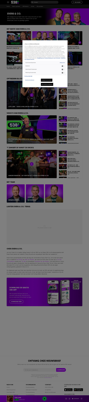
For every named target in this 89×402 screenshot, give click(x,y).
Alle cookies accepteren (47, 84)
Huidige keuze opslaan (47, 80)
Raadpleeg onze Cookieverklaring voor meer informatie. (49, 58)
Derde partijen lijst (28, 76)
